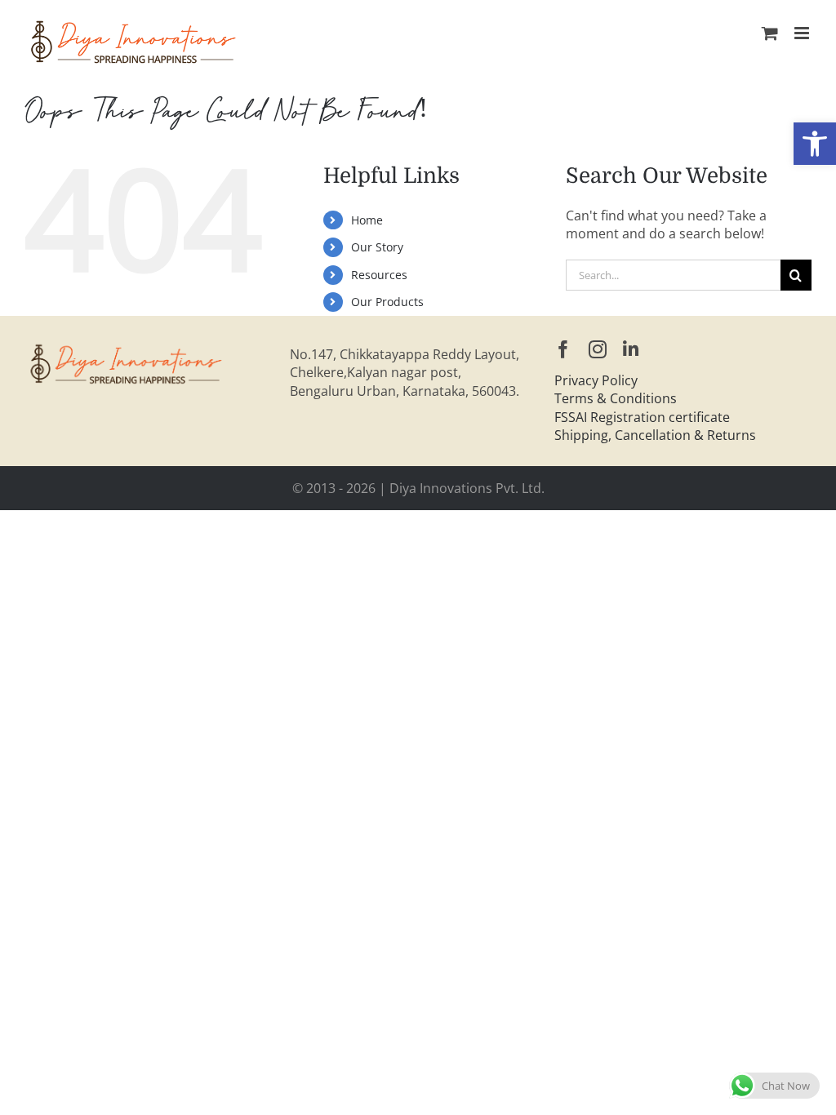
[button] (815, 143)
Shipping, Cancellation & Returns (655, 435)
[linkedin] (630, 349)
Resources (379, 274)
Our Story (377, 247)
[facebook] (563, 349)
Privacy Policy (596, 380)
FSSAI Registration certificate (642, 417)
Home (367, 220)
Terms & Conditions (615, 398)
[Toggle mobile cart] (770, 33)
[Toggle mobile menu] (803, 33)
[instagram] (598, 349)
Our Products (387, 301)
